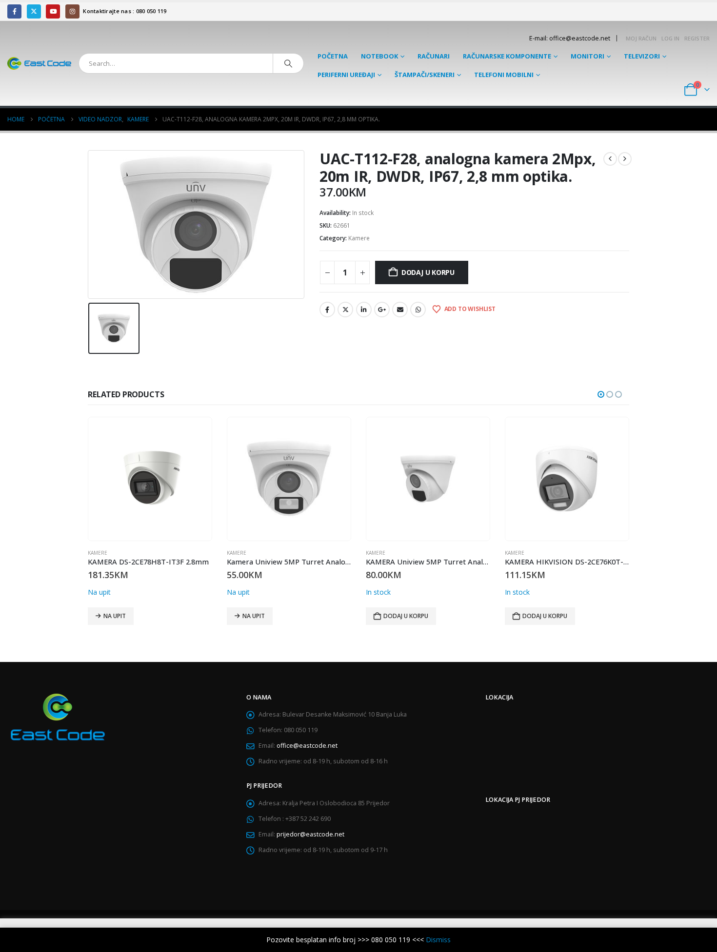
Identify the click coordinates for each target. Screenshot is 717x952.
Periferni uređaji (346, 74)
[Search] (288, 63)
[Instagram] (72, 11)
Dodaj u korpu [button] (405, 616)
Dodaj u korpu (428, 272)
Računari (434, 56)
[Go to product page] (150, 479)
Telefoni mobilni (504, 74)
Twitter (345, 309)
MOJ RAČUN (641, 38)
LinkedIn (364, 309)
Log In (670, 38)
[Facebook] (14, 11)
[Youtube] (53, 11)
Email (400, 309)
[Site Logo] (39, 63)
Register (697, 38)
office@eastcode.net (307, 745)
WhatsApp (418, 309)
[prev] (610, 159)
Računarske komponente (507, 56)
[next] (625, 159)
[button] (601, 394)
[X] (34, 11)
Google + (382, 309)
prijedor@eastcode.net (310, 834)
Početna (333, 56)
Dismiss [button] (438, 939)
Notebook (379, 56)
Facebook (327, 309)
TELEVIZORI (642, 56)
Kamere (359, 238)
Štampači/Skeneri (425, 74)
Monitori (587, 56)
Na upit (114, 616)
